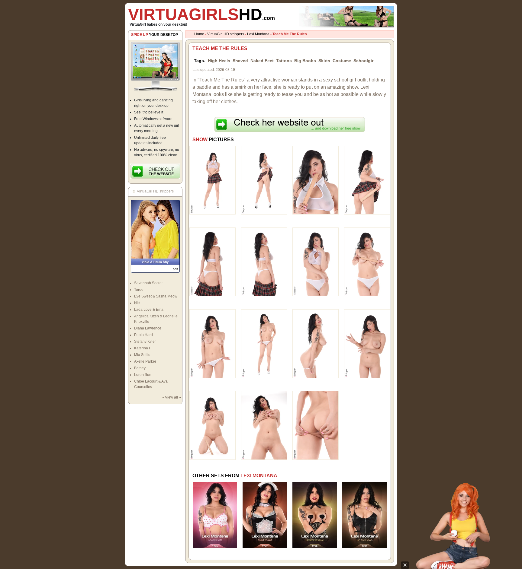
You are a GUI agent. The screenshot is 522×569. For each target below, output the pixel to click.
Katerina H (143, 348)
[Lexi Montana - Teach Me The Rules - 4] (367, 180)
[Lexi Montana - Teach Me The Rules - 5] (212, 261)
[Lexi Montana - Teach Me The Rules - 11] (315, 343)
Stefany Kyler (145, 341)
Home (199, 34)
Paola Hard (143, 335)
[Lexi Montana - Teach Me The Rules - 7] (315, 261)
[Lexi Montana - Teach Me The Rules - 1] (212, 180)
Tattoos (284, 60)
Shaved (240, 60)
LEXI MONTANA (258, 475)
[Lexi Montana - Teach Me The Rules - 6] (264, 261)
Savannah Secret (148, 283)
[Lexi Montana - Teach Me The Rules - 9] (212, 343)
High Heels (219, 60)
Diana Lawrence (147, 328)
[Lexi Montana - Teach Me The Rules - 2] (264, 180)
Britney (140, 368)
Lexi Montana (258, 34)
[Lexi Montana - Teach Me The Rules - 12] (367, 343)
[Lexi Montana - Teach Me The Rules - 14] (264, 425)
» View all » (171, 397)
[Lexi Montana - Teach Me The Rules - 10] (264, 343)
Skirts (324, 60)
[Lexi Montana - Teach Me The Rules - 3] (315, 180)
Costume (342, 60)
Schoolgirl (364, 60)
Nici (137, 303)
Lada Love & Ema (148, 309)
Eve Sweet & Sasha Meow (155, 296)
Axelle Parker (145, 361)
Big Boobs (305, 60)
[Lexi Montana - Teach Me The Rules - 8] (367, 261)
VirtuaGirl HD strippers (225, 34)
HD (201, 14)
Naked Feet (262, 60)
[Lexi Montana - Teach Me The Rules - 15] (315, 425)
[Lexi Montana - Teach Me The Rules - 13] (212, 425)
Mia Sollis (142, 355)
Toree (138, 290)
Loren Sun (142, 375)
